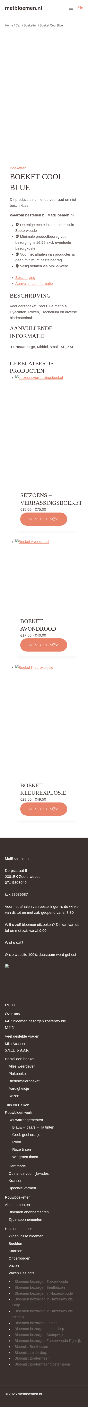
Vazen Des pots (21, 1273)
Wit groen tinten (25, 1157)
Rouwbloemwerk (18, 1112)
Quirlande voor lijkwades (29, 1173)
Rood (16, 1142)
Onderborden (19, 1258)
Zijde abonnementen (25, 1219)
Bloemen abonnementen (29, 1212)
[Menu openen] (71, 8)
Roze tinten (21, 1149)
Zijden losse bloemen (26, 1236)
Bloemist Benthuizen (31, 1347)
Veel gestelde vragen (22, 1036)
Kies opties (40, 519)
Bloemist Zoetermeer (32, 1358)
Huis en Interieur (18, 1229)
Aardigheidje (19, 1088)
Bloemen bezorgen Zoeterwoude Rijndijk (48, 1341)
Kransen (15, 1181)
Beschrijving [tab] (25, 278)
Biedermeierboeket (24, 1081)
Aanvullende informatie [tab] (34, 284)
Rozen (14, 1096)
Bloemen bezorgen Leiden (36, 1323)
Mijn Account (15, 1044)
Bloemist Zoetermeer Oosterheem (42, 1364)
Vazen (14, 1266)
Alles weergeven (22, 1066)
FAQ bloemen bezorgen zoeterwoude (35, 1021)
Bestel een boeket (19, 1059)
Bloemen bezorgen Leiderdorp (39, 1329)
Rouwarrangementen (26, 1120)
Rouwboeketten (17, 1197)
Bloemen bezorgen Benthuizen (40, 1287)
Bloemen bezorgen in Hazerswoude (44, 1293)
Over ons (12, 1014)
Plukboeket (18, 1074)
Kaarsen (15, 1251)
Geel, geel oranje (26, 1135)
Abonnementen (17, 1205)
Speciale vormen (22, 1188)
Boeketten (18, 168)
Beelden (15, 1243)
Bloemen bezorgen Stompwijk (39, 1335)
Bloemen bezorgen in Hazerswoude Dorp (42, 1302)
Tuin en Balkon (17, 1105)
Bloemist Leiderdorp (31, 1353)
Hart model (18, 1166)
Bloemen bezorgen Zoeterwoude (41, 1281)
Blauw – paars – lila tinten (33, 1127)
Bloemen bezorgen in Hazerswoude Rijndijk (42, 1314)
